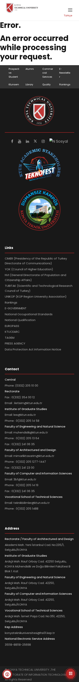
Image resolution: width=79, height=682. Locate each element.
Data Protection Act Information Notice (33, 349)
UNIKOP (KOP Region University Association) (36, 296)
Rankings (64, 84)
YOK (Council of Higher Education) (29, 269)
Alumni (30, 69)
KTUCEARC (12, 332)
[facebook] (12, 141)
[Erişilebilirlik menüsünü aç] (7, 674)
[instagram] (44, 141)
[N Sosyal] (58, 141)
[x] (36, 141)
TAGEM (9, 338)
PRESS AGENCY (15, 343)
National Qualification (20, 320)
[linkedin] (28, 141)
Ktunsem (14, 84)
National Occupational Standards (29, 314)
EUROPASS (12, 326)
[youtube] (20, 141)
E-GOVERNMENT (15, 308)
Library (29, 84)
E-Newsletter (64, 72)
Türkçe (68, 15)
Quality (46, 84)
